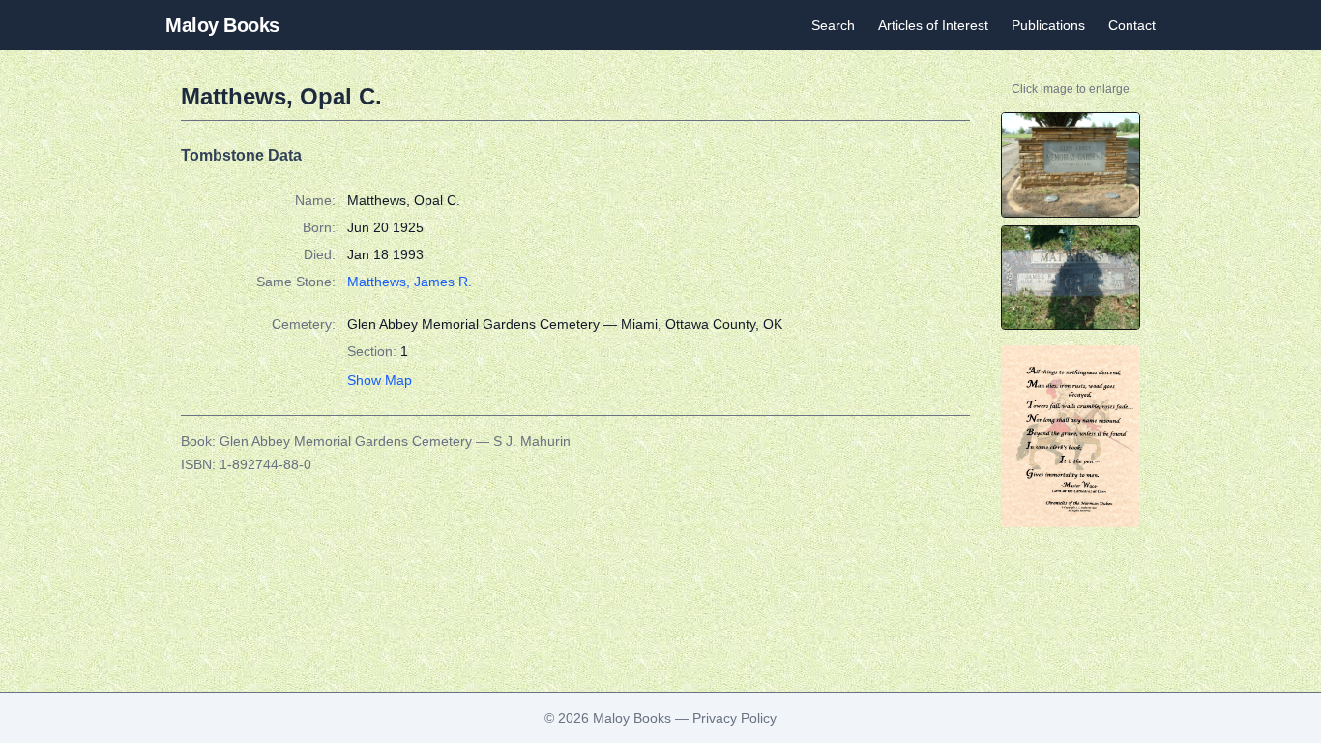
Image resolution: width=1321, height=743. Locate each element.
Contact (1132, 25)
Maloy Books (222, 25)
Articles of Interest (933, 25)
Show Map (379, 380)
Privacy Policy (734, 718)
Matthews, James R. (409, 281)
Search (833, 25)
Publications (1048, 25)
